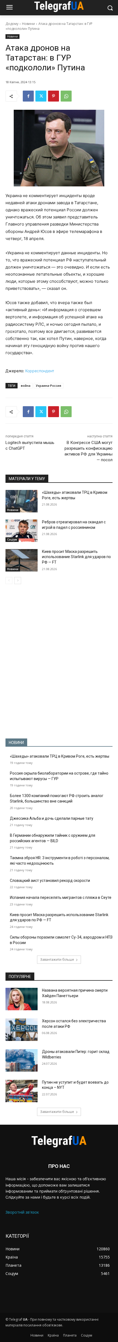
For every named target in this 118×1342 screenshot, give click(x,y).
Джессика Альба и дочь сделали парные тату (51, 818)
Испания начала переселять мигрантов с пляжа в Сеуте (60, 897)
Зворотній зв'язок (22, 1212)
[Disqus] (59, 661)
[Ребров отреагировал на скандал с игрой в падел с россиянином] (21, 531)
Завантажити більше (57, 959)
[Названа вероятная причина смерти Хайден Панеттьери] (21, 999)
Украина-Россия (48, 385)
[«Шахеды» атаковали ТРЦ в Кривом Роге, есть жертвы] (21, 501)
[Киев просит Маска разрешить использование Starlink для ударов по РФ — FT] (21, 560)
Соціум (12, 539)
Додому (11, 23)
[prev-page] (8, 580)
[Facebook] (28, 96)
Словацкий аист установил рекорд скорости (50, 880)
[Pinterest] (53, 96)
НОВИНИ (16, 742)
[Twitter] (40, 96)
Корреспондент (39, 370)
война (25, 385)
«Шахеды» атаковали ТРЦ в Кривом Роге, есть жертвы (59, 756)
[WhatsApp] (66, 96)
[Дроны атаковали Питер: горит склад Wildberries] (21, 1060)
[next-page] (17, 580)
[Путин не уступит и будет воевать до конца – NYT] (21, 1091)
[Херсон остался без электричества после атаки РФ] (21, 1029)
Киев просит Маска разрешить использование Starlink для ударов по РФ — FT (76, 556)
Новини (28, 23)
